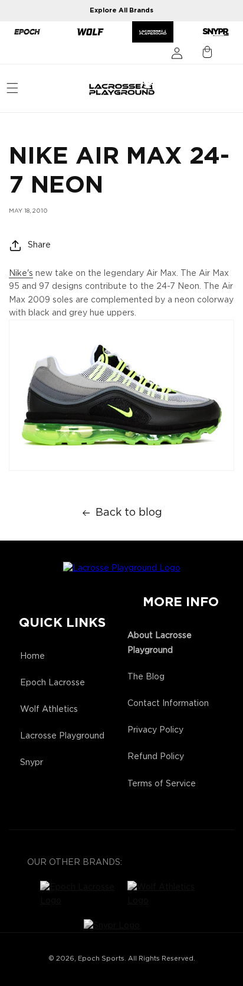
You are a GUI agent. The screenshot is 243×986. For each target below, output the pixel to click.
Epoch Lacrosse (52, 683)
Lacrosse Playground (62, 736)
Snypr (31, 763)
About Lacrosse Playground (159, 643)
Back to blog (129, 512)
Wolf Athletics (49, 709)
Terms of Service (161, 784)
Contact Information (168, 703)
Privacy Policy (155, 730)
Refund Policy (155, 757)
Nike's (21, 273)
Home (32, 656)
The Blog (146, 677)
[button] (12, 88)
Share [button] (39, 245)
